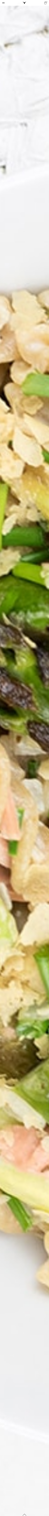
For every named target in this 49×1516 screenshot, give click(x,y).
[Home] (24, 3)
